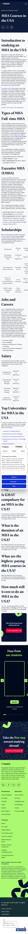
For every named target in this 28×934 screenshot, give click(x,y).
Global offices (5, 830)
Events (17, 808)
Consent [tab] (5, 451)
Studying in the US (6, 88)
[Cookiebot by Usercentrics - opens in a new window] (16, 447)
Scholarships (19, 805)
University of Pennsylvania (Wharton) (13, 436)
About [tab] (23, 451)
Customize (13, 481)
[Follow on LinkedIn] (3, 785)
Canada (3, 801)
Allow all (14, 477)
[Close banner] (25, 446)
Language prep (19, 801)
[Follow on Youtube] (14, 785)
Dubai (3, 805)
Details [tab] (14, 451)
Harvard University (8, 444)
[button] (25, 680)
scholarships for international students (13, 235)
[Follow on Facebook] (8, 785)
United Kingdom (6, 795)
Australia (4, 798)
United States (5, 814)
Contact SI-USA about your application (12, 107)
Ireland (3, 808)
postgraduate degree (18, 135)
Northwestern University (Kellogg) (12, 434)
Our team (4, 827)
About (3, 823)
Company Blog (19, 811)
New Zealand (5, 811)
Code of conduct (6, 836)
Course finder (19, 795)
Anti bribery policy (7, 833)
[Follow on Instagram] (19, 785)
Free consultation (13, 630)
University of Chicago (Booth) (11, 431)
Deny (14, 486)
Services (17, 798)
